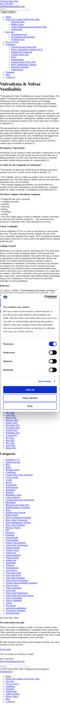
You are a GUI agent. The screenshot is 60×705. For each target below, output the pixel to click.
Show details (44, 381)
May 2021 (10, 443)
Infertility (10, 492)
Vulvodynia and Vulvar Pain (23, 47)
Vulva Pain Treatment (15, 578)
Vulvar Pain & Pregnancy (17, 593)
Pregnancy (10, 532)
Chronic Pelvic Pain (20, 54)
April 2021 (10, 445)
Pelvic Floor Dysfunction (17, 520)
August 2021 (11, 435)
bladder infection (13, 462)
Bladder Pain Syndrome (21, 52)
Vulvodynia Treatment (15, 610)
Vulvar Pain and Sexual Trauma (20, 595)
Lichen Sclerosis (13, 497)
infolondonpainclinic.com (12, 6)
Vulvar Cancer (12, 585)
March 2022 (11, 417)
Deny (30, 406)
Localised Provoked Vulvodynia (20, 500)
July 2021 (10, 438)
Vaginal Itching (12, 558)
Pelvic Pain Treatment (15, 525)
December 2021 (13, 425)
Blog (8, 74)
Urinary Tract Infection (16, 542)
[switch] (53, 352)
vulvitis (9, 603)
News (8, 510)
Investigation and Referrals (23, 37)
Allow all (30, 390)
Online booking (12, 694)
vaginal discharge (13, 555)
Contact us (10, 77)
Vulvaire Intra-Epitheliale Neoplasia (21, 583)
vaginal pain (11, 560)
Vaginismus (11, 563)
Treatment (10, 72)
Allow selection (30, 398)
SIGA (13, 57)
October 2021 (12, 430)
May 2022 (10, 412)
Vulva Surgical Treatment (17, 580)
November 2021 (13, 428)
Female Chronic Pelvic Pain (23, 62)
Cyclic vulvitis (12, 477)
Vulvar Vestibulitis (14, 600)
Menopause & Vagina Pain (17, 505)
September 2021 (13, 433)
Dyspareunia (11, 485)
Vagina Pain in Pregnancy (17, 545)
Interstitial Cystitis (13, 495)
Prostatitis (10, 535)
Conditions (10, 44)
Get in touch (5, 649)
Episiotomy (11, 490)
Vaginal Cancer (12, 550)
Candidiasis (11, 472)
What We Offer (18, 22)
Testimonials (16, 29)
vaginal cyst (11, 553)
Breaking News (12, 470)
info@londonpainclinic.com (12, 661)
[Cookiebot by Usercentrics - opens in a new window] (44, 297)
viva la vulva (11, 570)
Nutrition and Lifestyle (16, 512)
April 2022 (10, 415)
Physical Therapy (13, 527)
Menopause (11, 502)
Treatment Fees (18, 39)
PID (7, 530)
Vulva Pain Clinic (13, 573)
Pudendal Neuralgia (20, 67)
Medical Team (17, 24)
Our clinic (10, 32)
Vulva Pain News (13, 575)
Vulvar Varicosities (14, 598)
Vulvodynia (11, 605)
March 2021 (11, 448)
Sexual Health (12, 537)
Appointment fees (19, 34)
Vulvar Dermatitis (13, 588)
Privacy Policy (12, 696)
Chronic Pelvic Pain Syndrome (19, 475)
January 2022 (11, 422)
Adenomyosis (17, 69)
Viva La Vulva (12, 42)
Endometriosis (17, 59)
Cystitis (9, 480)
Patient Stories (12, 515)
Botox (8, 467)
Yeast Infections (13, 613)
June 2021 (10, 440)
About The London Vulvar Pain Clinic (23, 19)
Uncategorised (12, 540)
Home (8, 17)
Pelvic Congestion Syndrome (18, 517)
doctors (9, 482)
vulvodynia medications (16, 608)
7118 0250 (6, 4)
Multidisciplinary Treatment (18, 507)
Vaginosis (10, 565)
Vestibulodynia (12, 568)
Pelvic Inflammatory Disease (23, 64)
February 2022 (12, 420)
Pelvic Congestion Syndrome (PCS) (27, 49)
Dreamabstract (6, 671)
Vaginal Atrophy (13, 547)
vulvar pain (10, 590)
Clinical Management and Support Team (29, 27)
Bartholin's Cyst (13, 460)
